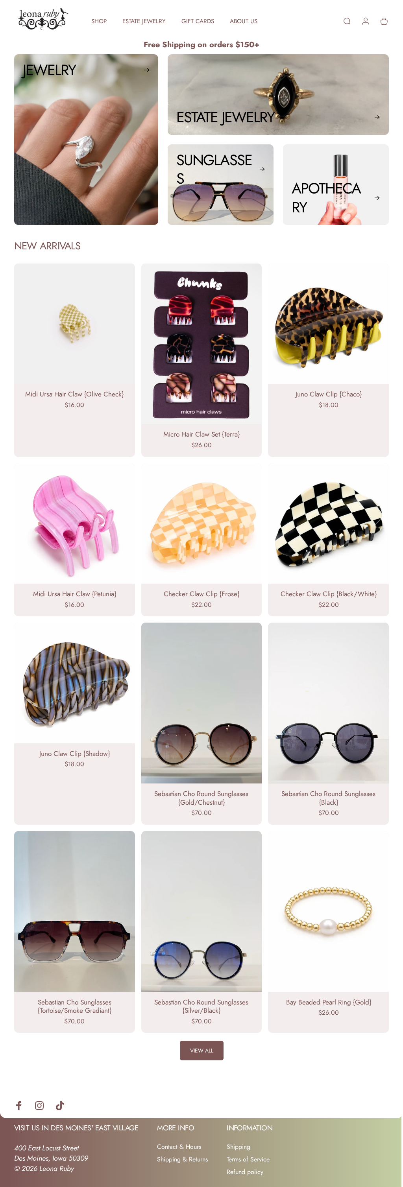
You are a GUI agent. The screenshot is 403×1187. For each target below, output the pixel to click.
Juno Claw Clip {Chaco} (323, 392)
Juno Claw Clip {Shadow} (73, 747)
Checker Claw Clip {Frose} (198, 589)
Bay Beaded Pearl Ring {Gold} (323, 992)
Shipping (238, 1137)
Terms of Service (248, 1150)
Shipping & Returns (182, 1150)
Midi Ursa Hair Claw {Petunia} (73, 589)
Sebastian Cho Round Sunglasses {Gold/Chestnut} (199, 791)
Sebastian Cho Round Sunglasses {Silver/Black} (199, 997)
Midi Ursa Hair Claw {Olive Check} (73, 392)
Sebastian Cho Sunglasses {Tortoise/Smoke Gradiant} (73, 997)
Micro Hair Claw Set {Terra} (198, 432)
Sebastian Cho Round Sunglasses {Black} (324, 791)
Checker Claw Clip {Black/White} (323, 589)
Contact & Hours (179, 1137)
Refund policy (245, 1162)
